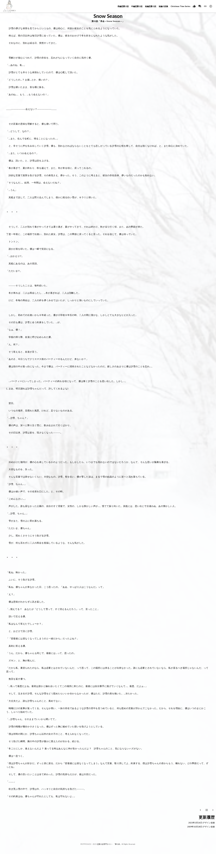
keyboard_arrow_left (200, 809)
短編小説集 (163, 6)
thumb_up (194, 6)
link (205, 6)
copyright (210, 6)
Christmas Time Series (180, 6)
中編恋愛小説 (136, 6)
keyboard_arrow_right (212, 809)
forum (199, 6)
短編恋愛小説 (150, 6)
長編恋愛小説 (123, 6)
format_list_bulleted (206, 809)
